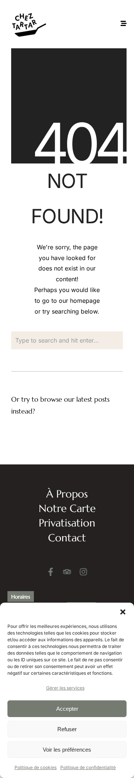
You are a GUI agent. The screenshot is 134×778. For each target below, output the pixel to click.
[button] (123, 612)
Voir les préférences (67, 749)
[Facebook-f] (50, 572)
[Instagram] (83, 572)
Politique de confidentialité (88, 767)
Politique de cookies (36, 767)
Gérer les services (65, 688)
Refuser (67, 729)
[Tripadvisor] (67, 572)
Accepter (67, 709)
